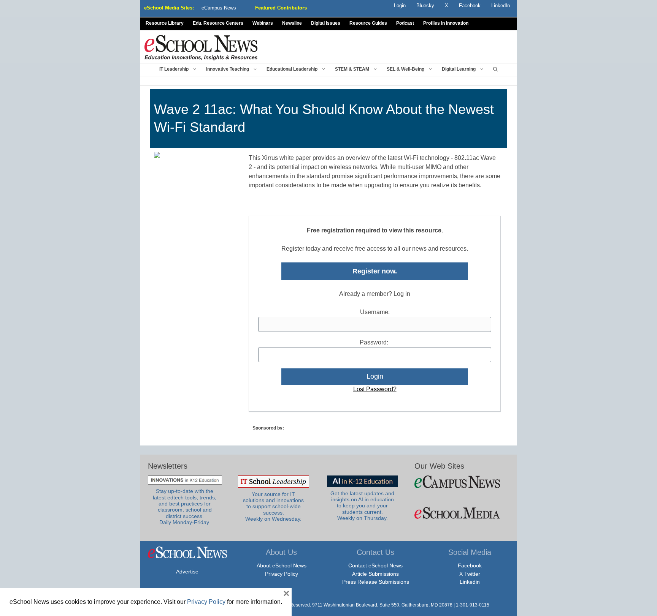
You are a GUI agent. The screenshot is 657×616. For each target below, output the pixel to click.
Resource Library (165, 23)
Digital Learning (459, 69)
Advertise (187, 572)
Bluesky (425, 5)
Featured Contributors (281, 8)
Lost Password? (375, 389)
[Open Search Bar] (495, 69)
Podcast (405, 23)
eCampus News (219, 8)
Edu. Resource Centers (218, 23)
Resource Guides (368, 23)
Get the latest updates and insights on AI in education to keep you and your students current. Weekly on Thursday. (362, 506)
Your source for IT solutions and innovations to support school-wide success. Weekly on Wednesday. (273, 506)
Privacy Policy (281, 574)
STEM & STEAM (352, 69)
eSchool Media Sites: (169, 8)
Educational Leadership (292, 69)
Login (400, 5)
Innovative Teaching (227, 69)
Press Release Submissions (375, 582)
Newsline (292, 23)
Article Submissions (375, 574)
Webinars (262, 23)
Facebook (470, 565)
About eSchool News (281, 565)
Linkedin (470, 582)
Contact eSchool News (375, 565)
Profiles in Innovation (445, 23)
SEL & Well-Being (405, 69)
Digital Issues (325, 23)
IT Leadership (174, 69)
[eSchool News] (201, 47)
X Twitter (469, 574)
